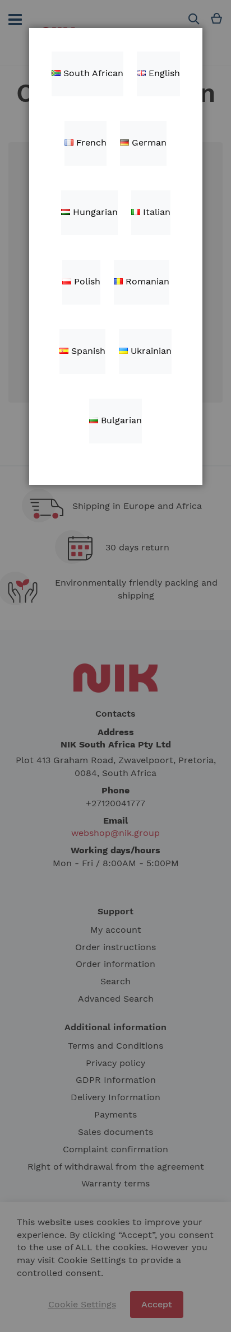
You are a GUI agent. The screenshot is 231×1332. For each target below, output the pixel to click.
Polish (85, 281)
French (90, 142)
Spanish (86, 350)
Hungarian (94, 212)
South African (92, 73)
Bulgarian (120, 420)
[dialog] (115, 666)
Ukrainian (150, 350)
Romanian (146, 281)
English (163, 73)
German (148, 142)
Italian (155, 212)
